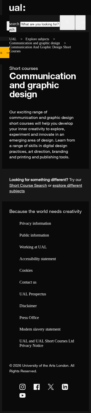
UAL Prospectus (32, 294)
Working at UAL (33, 247)
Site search (10, 24)
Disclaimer (28, 306)
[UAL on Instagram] (22, 387)
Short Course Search (28, 185)
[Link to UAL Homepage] (17, 7)
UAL (12, 39)
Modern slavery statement (39, 329)
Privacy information (35, 223)
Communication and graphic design (34, 43)
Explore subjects (37, 39)
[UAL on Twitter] (51, 387)
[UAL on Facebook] (37, 387)
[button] (67, 22)
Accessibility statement (37, 259)
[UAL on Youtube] (22, 395)
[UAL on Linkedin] (65, 387)
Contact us (27, 282)
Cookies (26, 270)
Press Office (29, 317)
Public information (34, 235)
